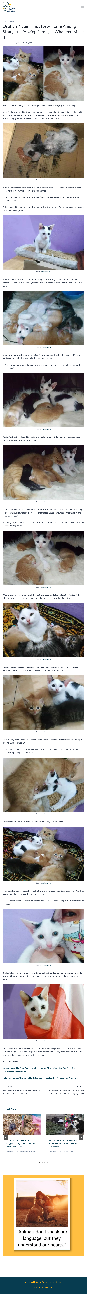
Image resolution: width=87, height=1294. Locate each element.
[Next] (81, 1137)
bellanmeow (46, 180)
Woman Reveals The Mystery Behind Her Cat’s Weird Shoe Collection (63, 1143)
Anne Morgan (10, 43)
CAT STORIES (8, 21)
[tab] (39, 1162)
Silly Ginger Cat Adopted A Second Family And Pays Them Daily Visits (21, 1090)
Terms (51, 1282)
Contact (59, 1282)
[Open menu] (82, 7)
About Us (28, 1282)
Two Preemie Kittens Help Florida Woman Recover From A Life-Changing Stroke (65, 1090)
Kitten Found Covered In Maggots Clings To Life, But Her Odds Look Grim (21, 1143)
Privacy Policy (40, 1282)
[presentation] (22, 1124)
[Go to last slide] (6, 1137)
